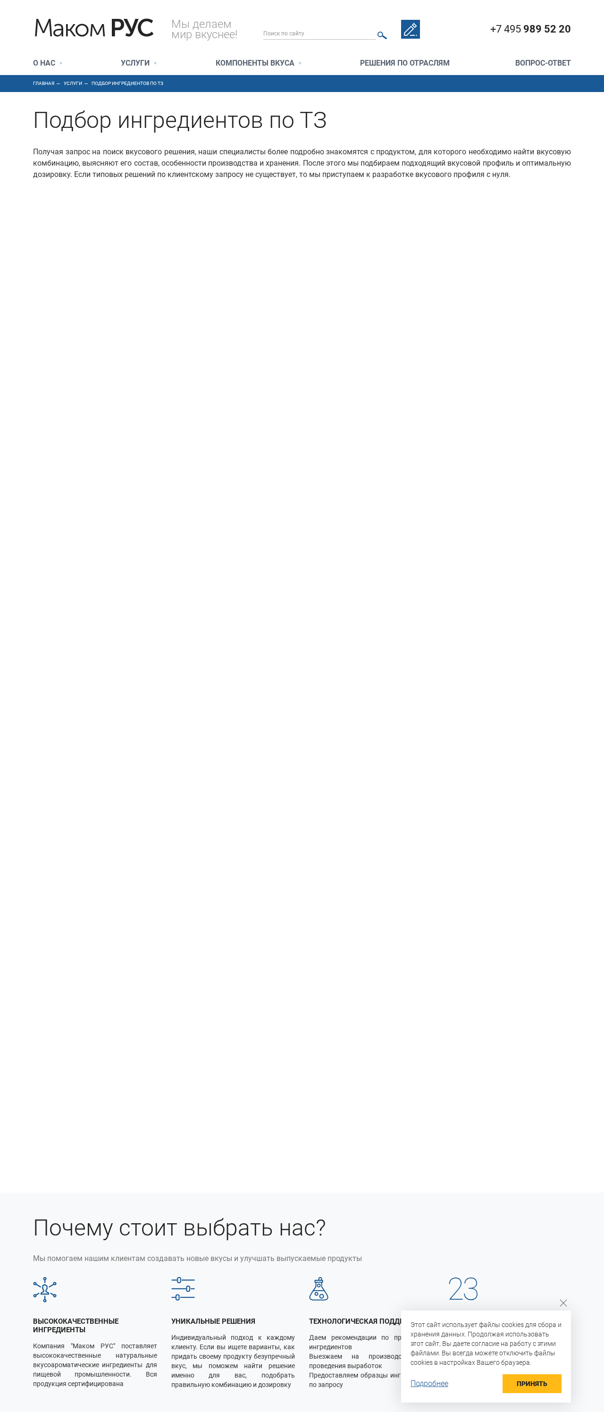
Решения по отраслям (405, 63)
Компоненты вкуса (255, 63)
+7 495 (530, 29)
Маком (93, 28)
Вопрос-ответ (543, 63)
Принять (532, 1383)
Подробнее (429, 1383)
